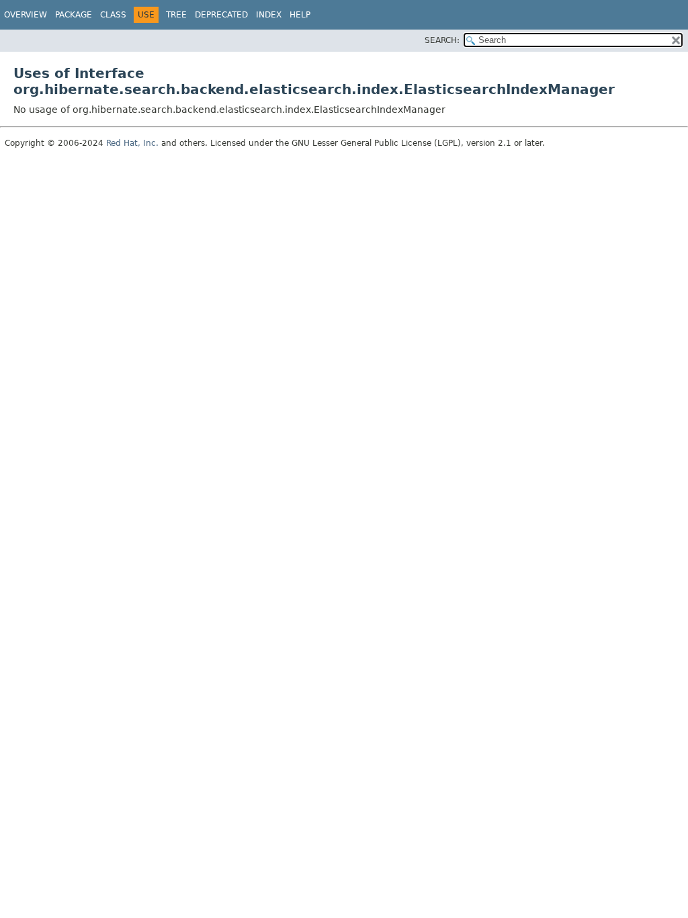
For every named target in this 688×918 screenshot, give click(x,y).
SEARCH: (442, 40)
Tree (176, 14)
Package (73, 14)
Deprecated (221, 14)
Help (300, 14)
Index (269, 14)
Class (113, 14)
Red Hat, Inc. (132, 143)
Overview (25, 14)
